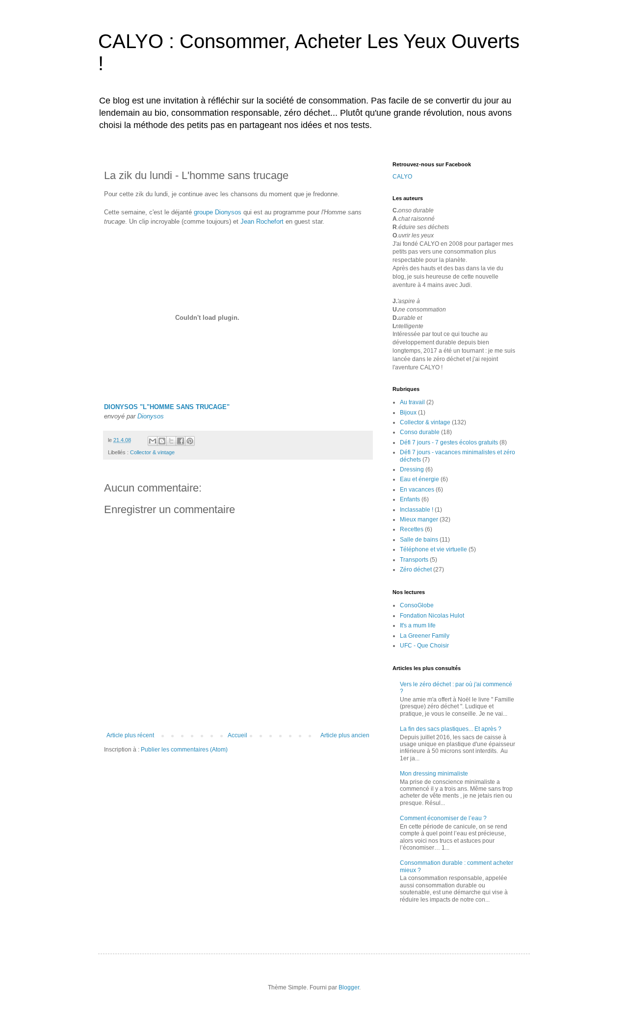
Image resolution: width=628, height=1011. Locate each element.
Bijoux (408, 412)
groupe (203, 212)
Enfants (410, 499)
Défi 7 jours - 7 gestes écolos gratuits (449, 442)
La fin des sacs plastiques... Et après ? (450, 729)
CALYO (402, 176)
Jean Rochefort (262, 221)
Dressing (412, 469)
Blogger (349, 987)
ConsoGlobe (417, 605)
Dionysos (228, 212)
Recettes (411, 529)
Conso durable (420, 432)
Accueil (237, 735)
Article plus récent (130, 735)
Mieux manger (419, 519)
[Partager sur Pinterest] (190, 441)
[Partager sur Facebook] (180, 441)
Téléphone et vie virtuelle (433, 549)
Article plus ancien (344, 735)
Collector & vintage (152, 452)
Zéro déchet (416, 569)
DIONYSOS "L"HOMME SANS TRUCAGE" (167, 407)
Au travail (412, 402)
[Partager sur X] (171, 441)
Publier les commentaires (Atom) (184, 749)
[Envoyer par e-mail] (152, 441)
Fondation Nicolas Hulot (432, 615)
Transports (414, 559)
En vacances (417, 489)
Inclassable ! (416, 509)
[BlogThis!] (162, 441)
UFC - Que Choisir (424, 645)
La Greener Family (424, 635)
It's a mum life (418, 625)
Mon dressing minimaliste (434, 773)
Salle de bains (419, 539)
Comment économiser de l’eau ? (443, 818)
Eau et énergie (419, 479)
